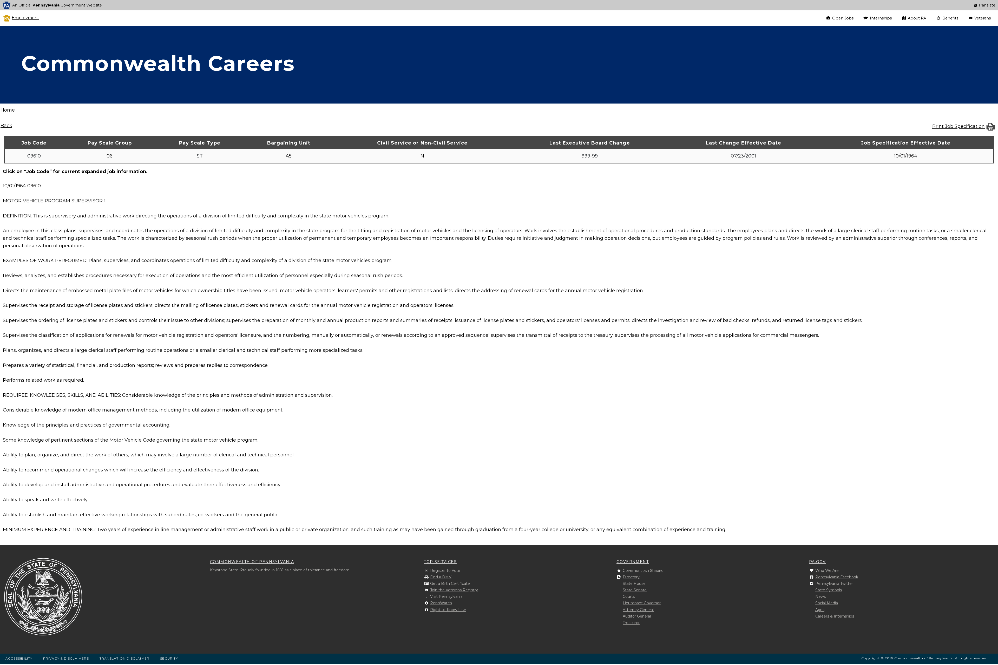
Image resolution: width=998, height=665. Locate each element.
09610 (34, 156)
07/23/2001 (743, 156)
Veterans (982, 18)
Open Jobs (842, 18)
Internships (881, 18)
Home (8, 110)
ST (200, 156)
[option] (499, 5)
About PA (917, 18)
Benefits (950, 18)
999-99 (590, 156)
